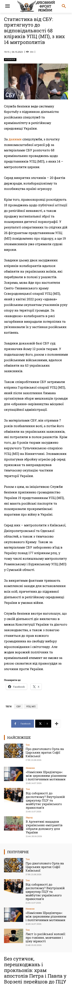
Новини (10, 59)
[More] (56, 724)
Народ (29, 817)
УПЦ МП (30, 706)
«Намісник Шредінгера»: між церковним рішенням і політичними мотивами (46, 775)
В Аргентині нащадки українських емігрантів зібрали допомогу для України (44, 826)
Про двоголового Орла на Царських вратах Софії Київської (45, 752)
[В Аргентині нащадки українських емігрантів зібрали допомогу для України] (13, 823)
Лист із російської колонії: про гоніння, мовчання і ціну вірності (46, 937)
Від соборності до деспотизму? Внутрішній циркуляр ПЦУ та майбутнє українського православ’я (45, 800)
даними (15, 139)
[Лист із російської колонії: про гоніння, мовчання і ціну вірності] (13, 936)
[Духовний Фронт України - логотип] (36, 6)
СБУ (18, 706)
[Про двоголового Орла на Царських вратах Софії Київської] (13, 751)
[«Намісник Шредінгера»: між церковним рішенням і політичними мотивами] (13, 774)
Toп (28, 745)
